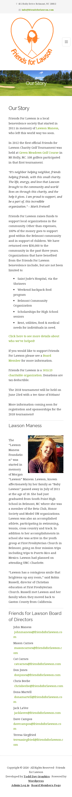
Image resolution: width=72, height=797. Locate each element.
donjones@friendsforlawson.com (37, 675)
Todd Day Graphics (37, 776)
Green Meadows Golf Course (39, 152)
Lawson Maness (47, 128)
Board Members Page (46, 785)
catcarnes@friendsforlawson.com (37, 664)
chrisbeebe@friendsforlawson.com (38, 686)
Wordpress (36, 781)
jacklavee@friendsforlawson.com (37, 713)
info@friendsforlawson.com (38, 9)
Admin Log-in (20, 785)
